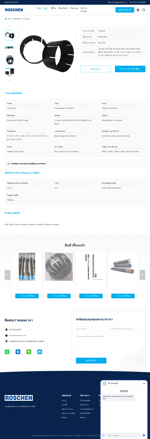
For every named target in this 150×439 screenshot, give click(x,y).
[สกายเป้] (21, 354)
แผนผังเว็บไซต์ (85, 413)
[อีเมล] (42, 354)
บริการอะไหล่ (84, 9)
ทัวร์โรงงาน (84, 405)
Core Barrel (26, 19)
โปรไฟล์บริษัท (85, 401)
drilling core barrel (51, 224)
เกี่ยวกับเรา (63, 8)
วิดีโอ (53, 8)
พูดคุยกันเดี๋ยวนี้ (125, 10)
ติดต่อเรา (83, 417)
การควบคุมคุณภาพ (87, 409)
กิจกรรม (74, 8)
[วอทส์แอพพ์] (10, 354)
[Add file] (103, 435)
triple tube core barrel (18, 224)
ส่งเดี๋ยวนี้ (90, 360)
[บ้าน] (14, 9)
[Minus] (144, 383)
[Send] (144, 435)
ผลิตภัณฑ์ (16, 19)
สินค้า (45, 8)
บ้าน (39, 8)
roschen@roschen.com (17, 335)
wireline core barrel (35, 224)
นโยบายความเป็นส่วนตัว (40, 436)
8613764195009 (15, 330)
